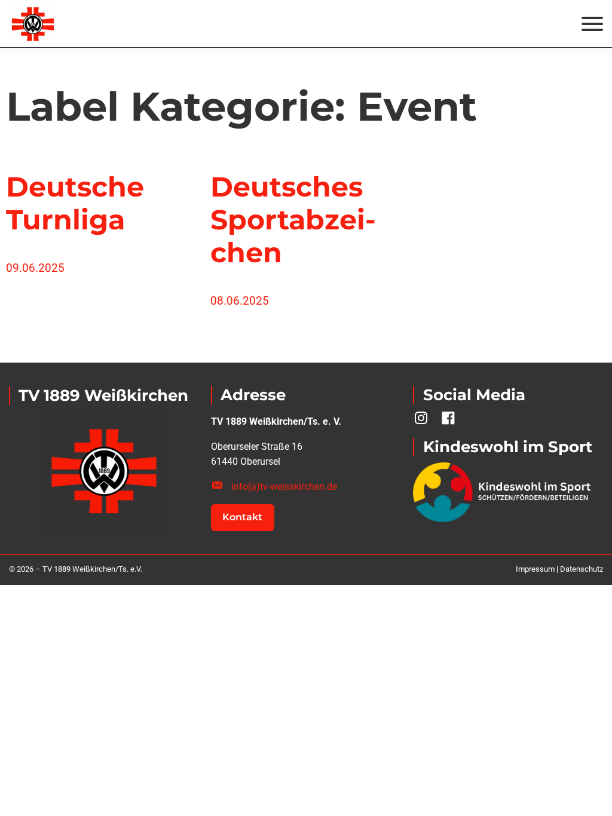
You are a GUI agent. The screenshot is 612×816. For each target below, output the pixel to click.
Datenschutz (581, 569)
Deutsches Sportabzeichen (293, 220)
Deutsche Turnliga (75, 203)
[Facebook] (448, 418)
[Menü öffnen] (592, 24)
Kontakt (242, 517)
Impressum (535, 569)
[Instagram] (421, 418)
